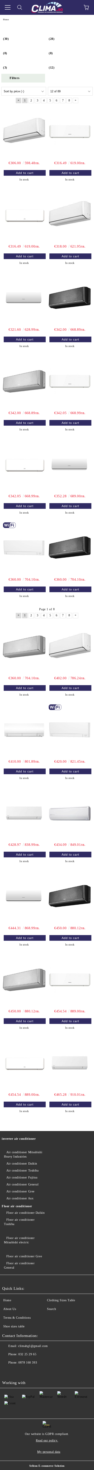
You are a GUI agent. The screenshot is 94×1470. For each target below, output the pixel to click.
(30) (6, 38)
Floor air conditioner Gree (24, 1256)
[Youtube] (17, 1371)
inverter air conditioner (19, 1138)
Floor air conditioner (17, 1206)
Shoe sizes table (14, 1326)
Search (51, 1309)
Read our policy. (47, 1440)
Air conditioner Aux (19, 1198)
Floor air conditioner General (19, 1265)
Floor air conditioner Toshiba (19, 1222)
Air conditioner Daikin (21, 1163)
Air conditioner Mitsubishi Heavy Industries (23, 1154)
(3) (5, 67)
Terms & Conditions (17, 1317)
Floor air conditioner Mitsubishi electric (19, 1240)
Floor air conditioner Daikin (25, 1212)
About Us (9, 1309)
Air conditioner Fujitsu (21, 1177)
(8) (5, 53)
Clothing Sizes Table (61, 1300)
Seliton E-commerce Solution (47, 1465)
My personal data (48, 1451)
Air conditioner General (22, 1184)
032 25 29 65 (27, 1354)
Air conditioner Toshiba (22, 1170)
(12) (51, 67)
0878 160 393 (27, 1362)
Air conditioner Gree (20, 1191)
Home (7, 1300)
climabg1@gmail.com (33, 1346)
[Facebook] (7, 1371)
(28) (51, 38)
